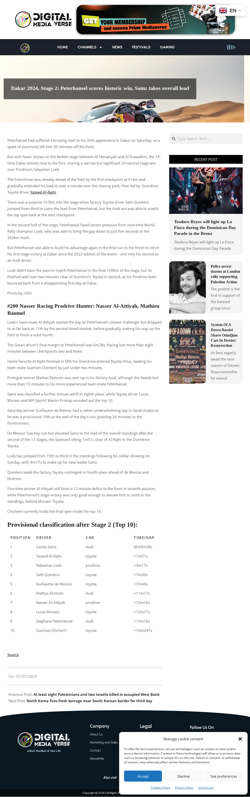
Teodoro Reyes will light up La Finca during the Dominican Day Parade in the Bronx (205, 227)
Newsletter (97, 758)
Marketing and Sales (104, 742)
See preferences (223, 776)
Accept (143, 776)
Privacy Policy (184, 788)
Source (13, 654)
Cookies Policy (160, 788)
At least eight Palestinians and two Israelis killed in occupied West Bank (96, 694)
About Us (96, 734)
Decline (183, 776)
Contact (95, 750)
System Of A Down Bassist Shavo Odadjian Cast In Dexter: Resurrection (224, 335)
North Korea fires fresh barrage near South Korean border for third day (89, 700)
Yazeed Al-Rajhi (43, 192)
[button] (240, 738)
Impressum (206, 788)
